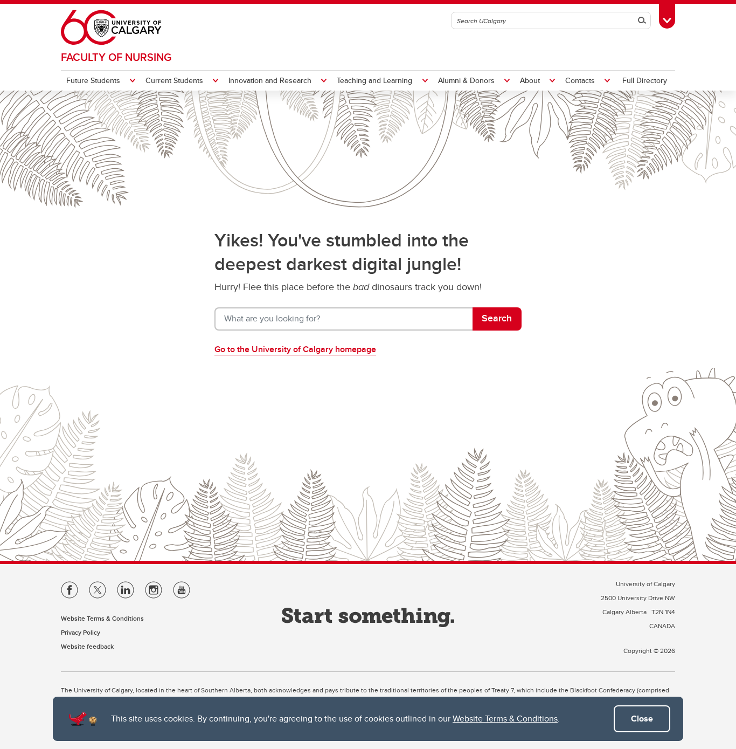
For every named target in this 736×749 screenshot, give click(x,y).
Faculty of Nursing (116, 57)
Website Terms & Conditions (505, 718)
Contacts (580, 80)
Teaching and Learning (374, 80)
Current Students (174, 80)
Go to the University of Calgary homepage (295, 349)
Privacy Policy (80, 632)
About (530, 80)
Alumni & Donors (466, 80)
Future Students (93, 80)
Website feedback (87, 646)
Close (642, 718)
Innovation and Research (269, 80)
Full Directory (644, 80)
